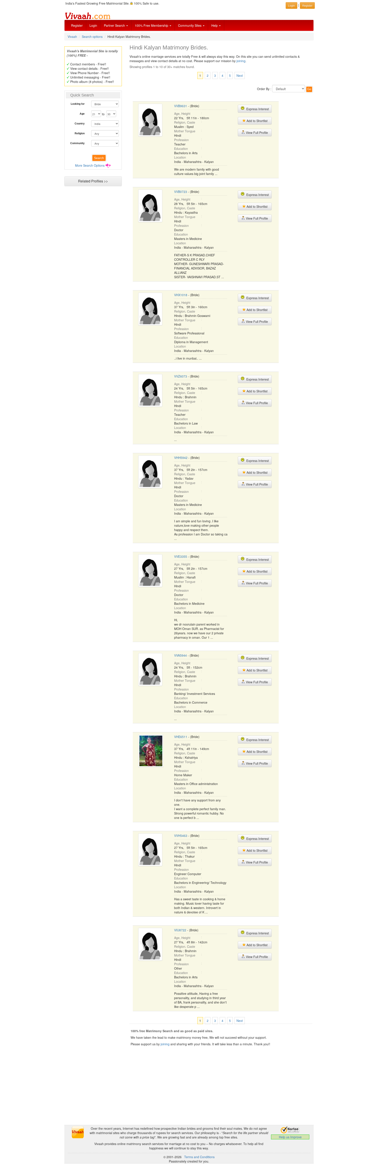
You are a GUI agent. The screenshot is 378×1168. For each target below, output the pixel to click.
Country (80, 123)
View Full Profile (256, 132)
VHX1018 (180, 295)
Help (215, 25)
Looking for (78, 104)
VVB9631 (180, 106)
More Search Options (90, 165)
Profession (181, 140)
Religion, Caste (184, 122)
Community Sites (190, 25)
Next (239, 75)
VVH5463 (180, 835)
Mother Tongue (184, 131)
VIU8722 (180, 930)
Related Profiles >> (93, 181)
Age (82, 113)
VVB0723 (180, 191)
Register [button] (307, 5)
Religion (80, 133)
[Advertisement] (92, 272)
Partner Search (115, 25)
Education (181, 148)
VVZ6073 (180, 376)
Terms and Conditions (199, 1157)
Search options (92, 36)
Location (180, 157)
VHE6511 (180, 736)
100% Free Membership (152, 25)
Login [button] (291, 5)
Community (77, 143)
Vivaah (72, 36)
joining (240, 61)
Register (77, 25)
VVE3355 (180, 556)
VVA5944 (180, 655)
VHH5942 (180, 457)
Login (93, 25)
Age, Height (182, 113)
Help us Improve (290, 1137)
